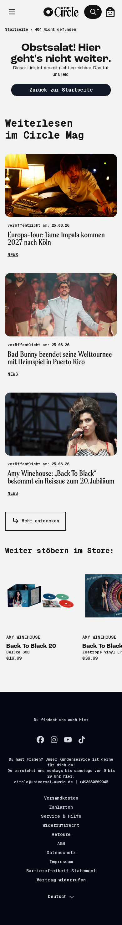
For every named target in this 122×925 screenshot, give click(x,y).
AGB (61, 843)
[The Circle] (60, 12)
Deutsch (57, 896)
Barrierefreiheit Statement (61, 870)
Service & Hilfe (61, 816)
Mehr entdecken (40, 520)
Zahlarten (61, 807)
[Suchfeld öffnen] (93, 11)
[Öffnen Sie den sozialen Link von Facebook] (40, 740)
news (13, 254)
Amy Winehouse (23, 637)
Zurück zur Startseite (61, 90)
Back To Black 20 (31, 646)
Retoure (61, 834)
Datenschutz (61, 852)
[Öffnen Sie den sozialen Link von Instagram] (54, 740)
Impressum (61, 861)
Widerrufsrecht (61, 825)
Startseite (16, 29)
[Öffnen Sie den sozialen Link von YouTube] (68, 740)
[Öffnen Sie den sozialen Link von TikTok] (82, 740)
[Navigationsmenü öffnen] (12, 12)
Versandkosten (61, 798)
